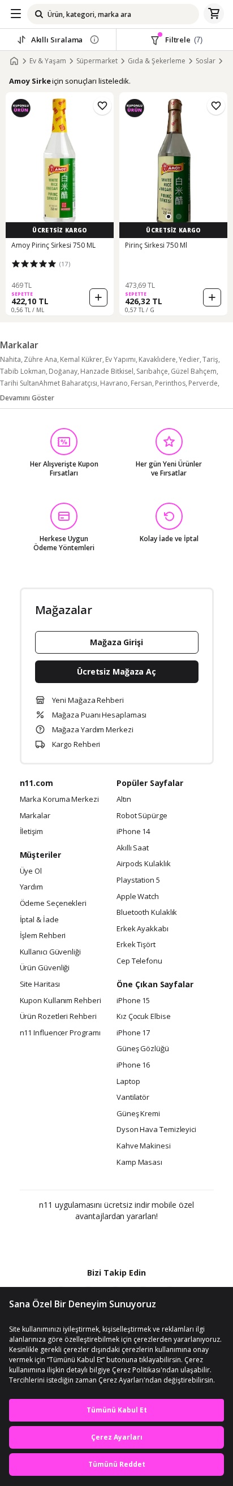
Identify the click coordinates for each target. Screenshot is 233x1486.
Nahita (10, 359)
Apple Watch (137, 896)
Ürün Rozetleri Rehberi (58, 1016)
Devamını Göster (27, 398)
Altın (123, 799)
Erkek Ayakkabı (142, 929)
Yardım (31, 887)
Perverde (203, 383)
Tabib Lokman (23, 371)
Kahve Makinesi (143, 1146)
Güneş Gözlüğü (142, 1048)
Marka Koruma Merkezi (59, 799)
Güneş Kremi (138, 1113)
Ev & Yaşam (47, 61)
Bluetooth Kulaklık (146, 912)
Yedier (189, 359)
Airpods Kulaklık (143, 864)
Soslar (205, 61)
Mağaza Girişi (116, 642)
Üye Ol (31, 871)
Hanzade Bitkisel (106, 371)
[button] (168, 216)
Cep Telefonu (139, 961)
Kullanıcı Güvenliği (50, 952)
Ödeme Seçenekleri (53, 903)
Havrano (114, 383)
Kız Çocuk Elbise (143, 1016)
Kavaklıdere (157, 359)
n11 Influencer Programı (60, 1033)
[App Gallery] (147, 1240)
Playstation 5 (138, 880)
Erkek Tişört (136, 944)
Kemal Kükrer (81, 359)
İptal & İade (39, 920)
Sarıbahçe (152, 371)
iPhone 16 (133, 1065)
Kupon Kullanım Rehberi (60, 1000)
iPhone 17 (133, 1033)
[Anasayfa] (14, 61)
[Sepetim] (214, 14)
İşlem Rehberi (43, 935)
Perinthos (170, 383)
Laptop (128, 1081)
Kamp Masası (139, 1162)
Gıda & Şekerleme (156, 61)
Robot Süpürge (141, 815)
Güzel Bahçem (194, 371)
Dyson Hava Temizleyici (156, 1129)
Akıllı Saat (132, 848)
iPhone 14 (133, 831)
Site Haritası (40, 984)
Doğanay (63, 371)
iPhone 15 (133, 1000)
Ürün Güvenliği (45, 968)
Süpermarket (97, 61)
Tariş (210, 359)
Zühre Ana (40, 359)
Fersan (141, 383)
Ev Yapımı (120, 359)
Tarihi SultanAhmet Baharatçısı (48, 383)
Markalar (35, 815)
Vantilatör (132, 1097)
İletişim (31, 831)
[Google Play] (82, 1240)
